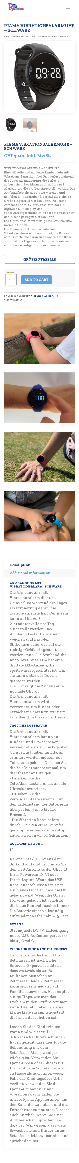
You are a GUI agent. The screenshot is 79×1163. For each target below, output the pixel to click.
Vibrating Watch (19, 36)
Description (20, 565)
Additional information (30, 572)
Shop (6, 36)
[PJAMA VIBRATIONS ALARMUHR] (39, 363)
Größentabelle (39, 259)
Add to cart (36, 279)
